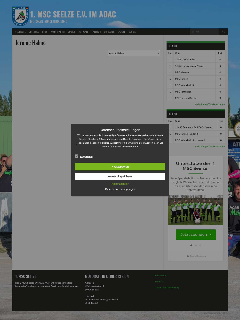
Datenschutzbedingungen (120, 189)
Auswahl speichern (120, 176)
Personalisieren (120, 183)
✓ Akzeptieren (120, 166)
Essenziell (86, 156)
